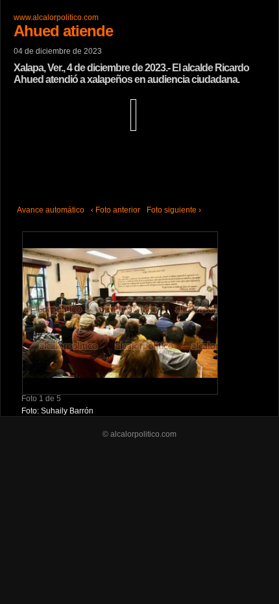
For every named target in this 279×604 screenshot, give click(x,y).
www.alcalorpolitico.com (56, 17)
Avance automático (50, 210)
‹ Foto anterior (115, 210)
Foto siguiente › (174, 210)
